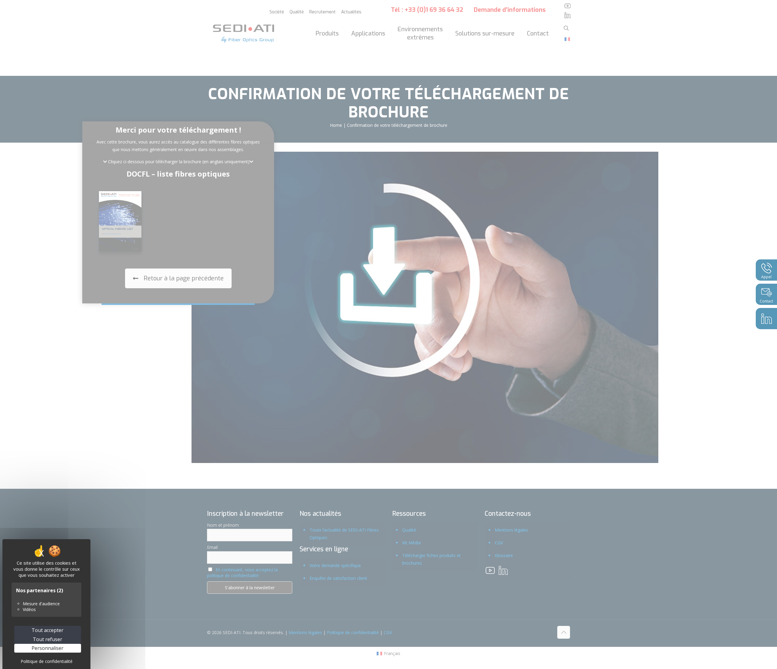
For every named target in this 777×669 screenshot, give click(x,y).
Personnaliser (47, 648)
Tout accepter (47, 630)
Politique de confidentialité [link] (47, 661)
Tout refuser (47, 639)
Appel (766, 276)
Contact (766, 301)
